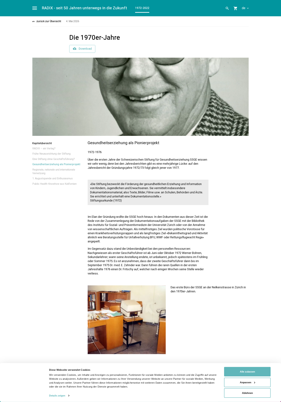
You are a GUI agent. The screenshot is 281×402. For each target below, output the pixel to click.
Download (85, 49)
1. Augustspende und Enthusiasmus (52, 178)
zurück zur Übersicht (48, 21)
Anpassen (245, 382)
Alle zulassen (247, 371)
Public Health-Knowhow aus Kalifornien (54, 184)
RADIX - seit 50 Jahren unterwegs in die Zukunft (84, 8)
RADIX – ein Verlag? (43, 149)
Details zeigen (57, 395)
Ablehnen (247, 393)
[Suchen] (227, 8)
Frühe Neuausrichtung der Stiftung (51, 154)
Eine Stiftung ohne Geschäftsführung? (53, 159)
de (244, 8)
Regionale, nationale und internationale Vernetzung (53, 171)
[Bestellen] (235, 8)
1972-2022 (142, 8)
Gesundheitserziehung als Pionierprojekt (56, 164)
